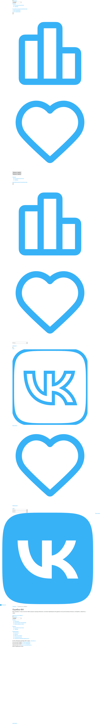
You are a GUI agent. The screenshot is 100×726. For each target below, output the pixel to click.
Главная (14, 606)
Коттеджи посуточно (19, 5)
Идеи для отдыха (18, 635)
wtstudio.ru (33, 640)
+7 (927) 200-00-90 (16, 10)
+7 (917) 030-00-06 (16, 11)
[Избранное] (50, 132)
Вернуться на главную (17, 615)
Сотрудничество (23, 8)
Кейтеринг (16, 621)
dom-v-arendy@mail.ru (27, 645)
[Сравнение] (50, 53)
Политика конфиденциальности (21, 638)
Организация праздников (20, 622)
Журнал (16, 634)
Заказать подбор (17, 172)
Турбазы (16, 6)
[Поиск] (12, 13)
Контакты (18, 8)
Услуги (14, 8)
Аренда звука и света (19, 624)
